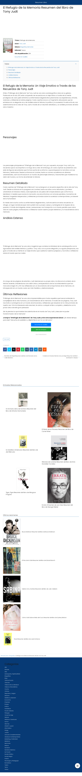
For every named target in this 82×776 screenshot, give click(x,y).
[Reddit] (45, 349)
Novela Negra (8, 756)
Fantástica (8, 708)
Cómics (7, 691)
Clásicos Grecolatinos (11, 687)
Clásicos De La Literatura (12, 685)
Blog (6, 678)
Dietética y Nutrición (10, 698)
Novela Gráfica (9, 754)
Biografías (23, 47)
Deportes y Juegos (10, 693)
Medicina (7, 741)
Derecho (7, 695)
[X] (14, 349)
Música (7, 745)
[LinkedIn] (31, 349)
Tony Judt (22, 44)
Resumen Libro (41, 2)
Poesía (7, 758)
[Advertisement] (41, 25)
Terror (6, 767)
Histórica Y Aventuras (11, 719)
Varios (6, 769)
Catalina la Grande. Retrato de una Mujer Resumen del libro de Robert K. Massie (60, 357)
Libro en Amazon (41, 330)
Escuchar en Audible (21, 57)
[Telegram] (36, 349)
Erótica (7, 706)
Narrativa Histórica (10, 750)
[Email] (40, 349)
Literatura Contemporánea (12, 737)
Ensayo (7, 704)
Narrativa (7, 747)
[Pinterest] (18, 349)
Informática (8, 728)
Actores (7, 669)
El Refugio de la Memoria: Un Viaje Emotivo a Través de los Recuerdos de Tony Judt (33, 67)
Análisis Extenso (13, 75)
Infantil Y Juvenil (9, 726)
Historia (7, 717)
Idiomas (7, 724)
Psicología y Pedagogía (12, 761)
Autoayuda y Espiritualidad (12, 674)
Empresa (7, 702)
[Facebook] (5, 349)
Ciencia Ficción (9, 680)
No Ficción (7, 752)
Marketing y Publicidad (11, 739)
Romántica (8, 763)
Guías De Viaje (9, 715)
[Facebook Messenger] (9, 349)
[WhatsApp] (23, 349)
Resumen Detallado (14, 72)
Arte (6, 672)
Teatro (6, 765)
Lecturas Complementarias (12, 734)
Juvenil (6, 732)
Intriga (6, 730)
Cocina (7, 689)
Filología (7, 713)
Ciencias (7, 682)
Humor (6, 721)
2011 (6, 667)
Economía (8, 700)
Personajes (11, 70)
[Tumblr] (27, 349)
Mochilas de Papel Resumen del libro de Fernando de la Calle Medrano (20, 357)
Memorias (30, 47)
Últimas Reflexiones (14, 77)
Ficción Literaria (9, 711)
